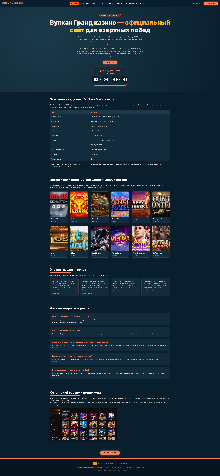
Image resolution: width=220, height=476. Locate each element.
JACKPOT (102, 3)
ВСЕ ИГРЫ (119, 3)
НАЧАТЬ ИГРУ (110, 453)
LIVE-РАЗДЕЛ (74, 3)
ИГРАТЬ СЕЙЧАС (110, 62)
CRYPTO (111, 3)
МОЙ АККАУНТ (197, 3)
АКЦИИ (142, 3)
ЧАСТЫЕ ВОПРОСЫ (131, 3)
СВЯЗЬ (94, 3)
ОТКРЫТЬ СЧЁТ (211, 3)
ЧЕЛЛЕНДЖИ (85, 3)
